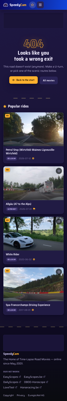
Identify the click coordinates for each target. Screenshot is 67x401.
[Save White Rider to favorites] (59, 221)
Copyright (8, 395)
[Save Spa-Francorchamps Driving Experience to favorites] (59, 272)
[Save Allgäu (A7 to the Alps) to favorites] (59, 171)
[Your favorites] (32, 4)
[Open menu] (40, 4)
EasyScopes (10, 377)
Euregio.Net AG (36, 395)
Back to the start (25, 80)
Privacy (21, 395)
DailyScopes (10, 382)
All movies (48, 80)
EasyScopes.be (33, 377)
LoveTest (8, 387)
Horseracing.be (29, 387)
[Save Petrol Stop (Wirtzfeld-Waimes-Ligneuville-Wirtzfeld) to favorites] (59, 117)
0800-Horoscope (34, 382)
